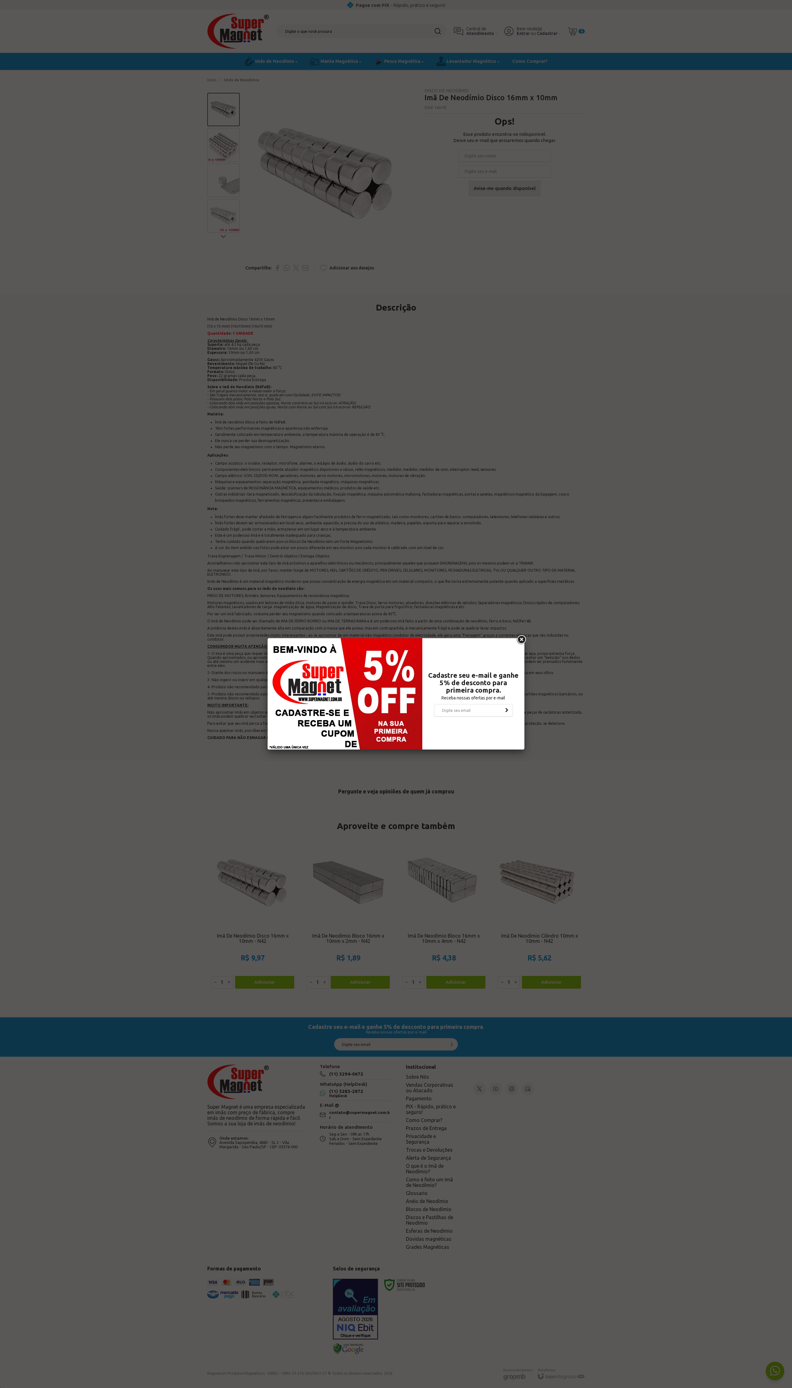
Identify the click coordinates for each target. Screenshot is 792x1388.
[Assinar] (507, 710)
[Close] (521, 639)
